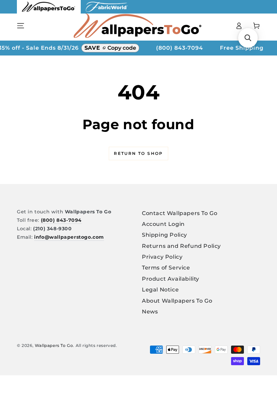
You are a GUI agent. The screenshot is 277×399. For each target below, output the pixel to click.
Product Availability (170, 279)
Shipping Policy (164, 235)
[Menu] (20, 25)
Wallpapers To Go (54, 345)
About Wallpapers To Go (177, 301)
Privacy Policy (162, 257)
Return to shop (138, 153)
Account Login (163, 224)
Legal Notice (160, 289)
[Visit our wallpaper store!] (49, 11)
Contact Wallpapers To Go (179, 213)
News (150, 311)
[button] (248, 38)
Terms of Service (166, 267)
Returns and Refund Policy (181, 246)
